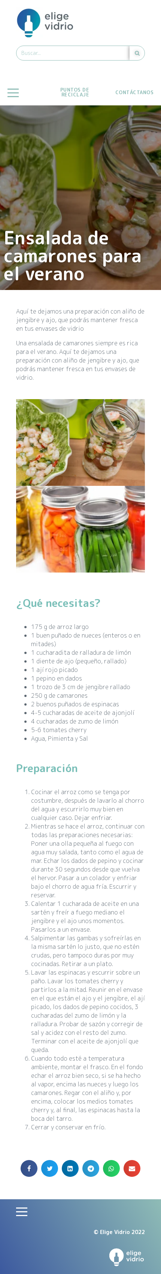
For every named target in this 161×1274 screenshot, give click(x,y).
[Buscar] (137, 53)
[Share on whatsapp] (111, 1168)
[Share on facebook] (29, 1168)
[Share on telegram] (90, 1168)
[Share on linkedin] (70, 1168)
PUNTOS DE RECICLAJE (74, 92)
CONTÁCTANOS (134, 92)
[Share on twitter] (49, 1168)
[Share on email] (132, 1168)
